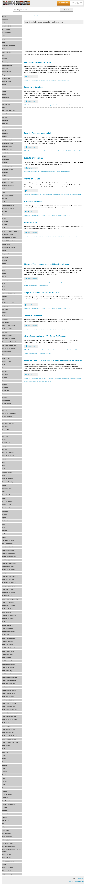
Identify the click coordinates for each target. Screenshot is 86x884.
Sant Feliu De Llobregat (8, 592)
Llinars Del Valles (7, 351)
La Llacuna (5, 319)
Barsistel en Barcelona (33, 158)
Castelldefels (5, 159)
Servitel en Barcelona (33, 315)
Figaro (4, 250)
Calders (4, 91)
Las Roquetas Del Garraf (9, 342)
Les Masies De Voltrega (8, 348)
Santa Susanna (6, 745)
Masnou (4, 384)
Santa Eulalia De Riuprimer (9, 719)
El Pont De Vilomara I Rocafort (10, 231)
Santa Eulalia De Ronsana (9, 723)
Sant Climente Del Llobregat (10, 576)
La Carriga (5, 306)
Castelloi (4, 176)
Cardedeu (5, 123)
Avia (3, 42)
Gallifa (4, 263)
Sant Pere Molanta (7, 654)
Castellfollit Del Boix (7, 169)
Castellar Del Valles (7, 143)
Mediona (4, 397)
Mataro (4, 394)
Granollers (5, 280)
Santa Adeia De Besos (8, 700)
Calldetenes (5, 97)
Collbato (4, 202)
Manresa (4, 371)
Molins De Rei (6, 400)
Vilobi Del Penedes (7, 874)
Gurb (3, 290)
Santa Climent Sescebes (8, 706)
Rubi (3, 524)
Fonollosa (5, 257)
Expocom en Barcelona (33, 87)
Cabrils (4, 84)
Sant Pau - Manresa (7, 641)
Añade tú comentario (31, 76)
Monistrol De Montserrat (9, 413)
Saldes (4, 534)
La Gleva (4, 312)
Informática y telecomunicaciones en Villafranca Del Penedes (38, 350)
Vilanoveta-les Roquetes (8, 846)
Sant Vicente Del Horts (8, 687)
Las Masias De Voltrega (8, 338)
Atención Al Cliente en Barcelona (37, 62)
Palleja (4, 485)
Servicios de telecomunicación (63, 80)
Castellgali (5, 172)
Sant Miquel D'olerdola (8, 638)
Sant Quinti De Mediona (8, 661)
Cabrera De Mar (6, 81)
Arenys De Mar (6, 29)
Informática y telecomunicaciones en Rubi (34, 151)
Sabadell (4, 530)
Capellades (5, 120)
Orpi (3, 469)
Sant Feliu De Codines (8, 589)
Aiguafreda (5, 19)
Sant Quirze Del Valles (8, 667)
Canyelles (4, 117)
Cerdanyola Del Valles (8, 195)
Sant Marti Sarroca (7, 635)
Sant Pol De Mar (6, 657)
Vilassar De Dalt (6, 854)
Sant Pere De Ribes (7, 644)
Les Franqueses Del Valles (9, 345)
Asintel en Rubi (30, 222)
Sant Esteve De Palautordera (10, 583)
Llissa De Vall (5, 358)
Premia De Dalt (6, 504)
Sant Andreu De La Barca (9, 553)
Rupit (3, 527)
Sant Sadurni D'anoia (8, 674)
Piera (3, 491)
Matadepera (5, 390)
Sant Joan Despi (6, 612)
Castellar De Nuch (7, 140)
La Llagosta (5, 322)
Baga (3, 55)
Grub (3, 283)
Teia (3, 778)
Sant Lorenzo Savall (7, 628)
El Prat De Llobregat (7, 234)
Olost (3, 462)
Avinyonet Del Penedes (8, 45)
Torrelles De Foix (7, 801)
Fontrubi (4, 260)
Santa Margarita (6, 726)
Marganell (5, 374)
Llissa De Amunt (6, 355)
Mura (3, 433)
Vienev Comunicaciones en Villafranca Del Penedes (45, 336)
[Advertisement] (53, 37)
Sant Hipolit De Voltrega (8, 605)
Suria (3, 768)
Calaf (3, 88)
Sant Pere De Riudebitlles (9, 648)
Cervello (4, 198)
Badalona (5, 49)
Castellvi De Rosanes (8, 185)
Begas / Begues (6, 71)
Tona (3, 788)
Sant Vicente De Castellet (9, 680)
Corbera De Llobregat (8, 205)
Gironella (4, 276)
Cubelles (4, 211)
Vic (3, 823)
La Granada (5, 316)
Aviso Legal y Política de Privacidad (76, 881)
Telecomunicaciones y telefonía (48, 80)
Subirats (4, 765)
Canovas (4, 107)
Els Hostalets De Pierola (8, 241)
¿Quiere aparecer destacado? (63, 3)
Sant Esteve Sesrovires (8, 586)
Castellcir (4, 156)
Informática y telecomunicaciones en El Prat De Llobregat (37, 282)
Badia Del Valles (6, 52)
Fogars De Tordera (7, 254)
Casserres (5, 133)
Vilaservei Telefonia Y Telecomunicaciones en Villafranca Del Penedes (53, 360)
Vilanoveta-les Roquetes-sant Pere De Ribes (11, 850)
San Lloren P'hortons (8, 540)
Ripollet (4, 517)
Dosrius (4, 215)
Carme (4, 130)
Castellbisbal (5, 153)
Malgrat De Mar (6, 361)
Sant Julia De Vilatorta (8, 618)
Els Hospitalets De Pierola (9, 237)
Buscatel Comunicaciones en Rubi (38, 133)
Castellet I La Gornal (7, 166)
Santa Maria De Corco (8, 732)
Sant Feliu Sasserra (7, 596)
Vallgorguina (5, 814)
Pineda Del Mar (6, 495)
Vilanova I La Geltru (7, 843)
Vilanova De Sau (6, 833)
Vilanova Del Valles (7, 840)
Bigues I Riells (6, 78)
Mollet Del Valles (6, 403)
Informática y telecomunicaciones (32, 80)
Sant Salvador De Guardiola (9, 677)
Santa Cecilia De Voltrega (9, 703)
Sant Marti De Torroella (8, 631)
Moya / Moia (5, 430)
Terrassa (4, 781)
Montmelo (5, 420)
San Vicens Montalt (7, 547)
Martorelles (5, 381)
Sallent (4, 537)
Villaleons (4, 864)
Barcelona (5, 68)
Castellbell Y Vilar (6, 150)
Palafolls (4, 475)
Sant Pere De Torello (8, 651)
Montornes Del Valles (8, 423)
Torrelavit (5, 797)
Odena (4, 446)
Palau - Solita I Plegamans (9, 482)
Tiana (3, 784)
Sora (3, 762)
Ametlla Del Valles (7, 26)
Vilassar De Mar (6, 858)
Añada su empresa (77, 3)
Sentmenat (5, 752)
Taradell (4, 771)
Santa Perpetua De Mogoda (10, 742)
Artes (3, 39)
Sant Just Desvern (7, 622)
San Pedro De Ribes (7, 543)
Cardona (4, 127)
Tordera (4, 791)
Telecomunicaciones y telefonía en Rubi (53, 151)
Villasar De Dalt (6, 871)
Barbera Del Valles (7, 65)
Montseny (5, 426)
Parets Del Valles (7, 488)
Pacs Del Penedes (7, 472)
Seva (3, 755)
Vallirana (4, 817)
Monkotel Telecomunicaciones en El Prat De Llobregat (46, 264)
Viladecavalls (5, 830)
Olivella (4, 459)
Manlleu (4, 368)
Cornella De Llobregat (8, 208)
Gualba (4, 286)
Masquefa (5, 387)
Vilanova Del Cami (7, 837)
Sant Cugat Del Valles (8, 579)
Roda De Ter (5, 521)
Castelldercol (5, 163)
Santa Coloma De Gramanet (10, 713)
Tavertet (4, 775)
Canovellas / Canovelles (8, 110)
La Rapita (4, 332)
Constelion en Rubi (32, 179)
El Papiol (4, 224)
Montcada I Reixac (7, 416)
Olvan (3, 465)
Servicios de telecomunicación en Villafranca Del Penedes (37, 353)
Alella (3, 23)
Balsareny (5, 62)
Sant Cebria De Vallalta (8, 570)
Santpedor (5, 749)
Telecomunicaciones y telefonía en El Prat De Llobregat (64, 282)
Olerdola (4, 449)
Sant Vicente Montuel (8, 696)
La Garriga (5, 309)
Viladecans (5, 827)
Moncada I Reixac (7, 407)
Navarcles (5, 436)
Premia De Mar (6, 508)
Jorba (3, 299)
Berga (4, 75)
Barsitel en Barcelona (33, 201)
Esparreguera (6, 244)
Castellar (4, 136)
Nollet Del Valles (6, 443)
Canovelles (5, 114)
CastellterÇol (5, 179)
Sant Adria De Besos (8, 550)
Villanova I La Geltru (7, 867)
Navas (4, 439)
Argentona (5, 36)
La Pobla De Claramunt (8, 325)
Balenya (4, 58)
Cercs (3, 192)
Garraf (4, 267)
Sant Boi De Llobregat (8, 566)
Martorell (4, 377)
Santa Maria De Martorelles (9, 736)
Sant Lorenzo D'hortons (8, 625)
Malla (3, 364)
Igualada (4, 296)
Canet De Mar (6, 104)
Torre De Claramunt (7, 794)
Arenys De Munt (6, 32)
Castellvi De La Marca (8, 182)
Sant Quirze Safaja (7, 670)
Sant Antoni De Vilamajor (9, 560)
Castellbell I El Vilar (7, 146)
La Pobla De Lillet (7, 329)
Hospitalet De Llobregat (8, 293)
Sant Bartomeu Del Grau (9, 563)
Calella (4, 94)
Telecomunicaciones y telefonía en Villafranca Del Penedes (67, 350)
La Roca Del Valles (7, 335)
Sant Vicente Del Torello (8, 693)
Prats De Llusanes (7, 501)
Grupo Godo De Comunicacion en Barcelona (42, 292)
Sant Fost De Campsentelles (10, 599)
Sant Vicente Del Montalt (9, 690)
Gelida (4, 273)
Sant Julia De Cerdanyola (9, 615)
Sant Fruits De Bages (8, 602)
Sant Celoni (5, 573)
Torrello (4, 807)
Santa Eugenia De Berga (9, 716)
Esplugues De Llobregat (8, 247)
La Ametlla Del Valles (8, 303)
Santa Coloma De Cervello (9, 710)
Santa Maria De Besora (8, 729)
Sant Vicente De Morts (8, 683)
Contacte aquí (81, 878)
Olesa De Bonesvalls (8, 452)
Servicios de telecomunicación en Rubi (72, 151)
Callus (4, 101)
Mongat (4, 410)
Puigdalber (5, 511)
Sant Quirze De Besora (8, 664)
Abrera (4, 16)
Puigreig (4, 514)
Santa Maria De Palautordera (10, 739)
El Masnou (5, 221)
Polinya (4, 498)
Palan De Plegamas (7, 478)
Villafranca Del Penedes (8, 861)
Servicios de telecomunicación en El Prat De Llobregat (36, 285)
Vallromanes (5, 820)
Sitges (4, 758)
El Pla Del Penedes (7, 228)
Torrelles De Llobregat (8, 804)
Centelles (4, 189)
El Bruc (4, 218)
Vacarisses (5, 810)
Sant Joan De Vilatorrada (9, 609)
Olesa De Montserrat (8, 456)
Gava (3, 270)
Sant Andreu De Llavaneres (9, 556)
